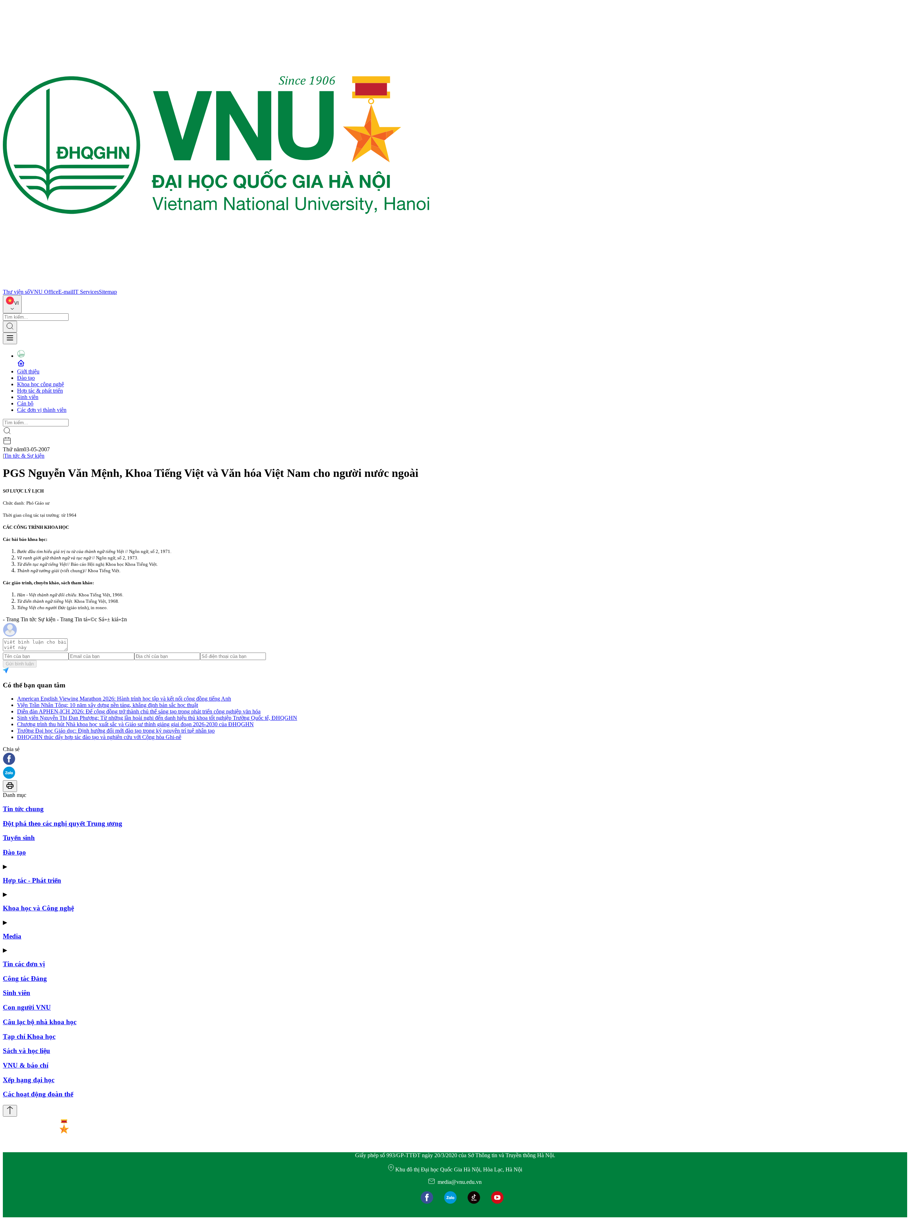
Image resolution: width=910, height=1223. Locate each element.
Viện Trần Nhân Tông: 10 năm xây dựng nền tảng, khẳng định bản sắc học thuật (107, 705)
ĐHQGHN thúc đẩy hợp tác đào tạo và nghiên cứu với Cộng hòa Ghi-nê (99, 737)
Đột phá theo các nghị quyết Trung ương (62, 823)
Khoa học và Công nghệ (38, 908)
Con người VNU (27, 1007)
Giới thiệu (28, 371)
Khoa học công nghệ (40, 384)
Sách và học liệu (26, 1050)
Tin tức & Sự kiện (24, 456)
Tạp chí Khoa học (29, 1036)
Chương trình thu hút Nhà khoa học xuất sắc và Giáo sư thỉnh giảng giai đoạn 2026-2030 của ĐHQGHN (135, 724)
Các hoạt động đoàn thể (38, 1094)
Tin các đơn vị (24, 964)
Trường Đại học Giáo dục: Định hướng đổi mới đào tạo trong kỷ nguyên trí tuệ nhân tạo (116, 731)
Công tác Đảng (25, 978)
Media (12, 936)
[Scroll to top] (10, 1111)
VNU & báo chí (25, 1065)
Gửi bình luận (20, 663)
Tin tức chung (23, 809)
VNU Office (44, 292)
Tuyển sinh (19, 837)
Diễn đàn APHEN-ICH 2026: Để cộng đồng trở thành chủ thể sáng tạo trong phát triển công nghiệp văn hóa (139, 711)
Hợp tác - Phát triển (32, 880)
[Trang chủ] (216, 285)
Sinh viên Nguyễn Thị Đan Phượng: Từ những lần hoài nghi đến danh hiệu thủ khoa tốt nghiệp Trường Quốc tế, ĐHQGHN (157, 718)
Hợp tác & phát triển (40, 391)
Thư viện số (16, 292)
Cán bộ (25, 403)
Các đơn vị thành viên (41, 410)
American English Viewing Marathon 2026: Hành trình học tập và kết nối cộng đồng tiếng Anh (124, 699)
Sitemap (108, 292)
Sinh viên (27, 397)
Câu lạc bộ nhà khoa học (39, 1022)
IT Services (86, 292)
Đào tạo (26, 378)
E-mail (65, 292)
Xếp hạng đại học (28, 1080)
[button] (455, 759)
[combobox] (12, 304)
